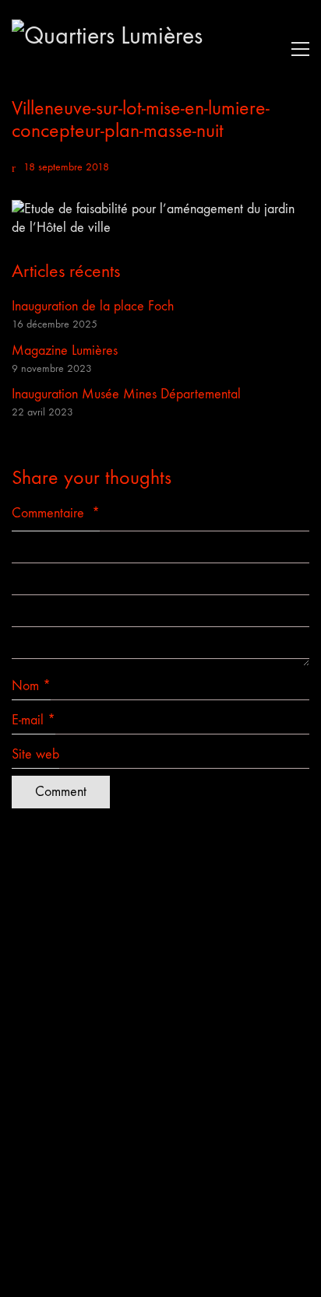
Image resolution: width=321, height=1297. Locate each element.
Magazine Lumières (65, 350)
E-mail (33, 720)
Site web (35, 754)
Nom (31, 686)
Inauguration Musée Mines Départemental (126, 394)
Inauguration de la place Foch (93, 306)
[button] (296, 49)
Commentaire (56, 513)
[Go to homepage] (128, 48)
